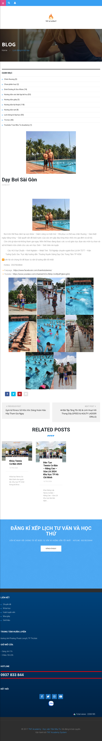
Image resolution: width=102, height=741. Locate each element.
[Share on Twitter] (13, 394)
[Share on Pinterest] (19, 394)
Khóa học (7, 608)
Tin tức (7, 120)
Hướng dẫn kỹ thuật (12, 105)
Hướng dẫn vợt (10, 110)
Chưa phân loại (10, 84)
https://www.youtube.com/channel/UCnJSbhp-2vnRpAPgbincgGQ (41, 274)
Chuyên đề (7, 604)
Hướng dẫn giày (10, 100)
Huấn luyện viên (9, 612)
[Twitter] (48, 696)
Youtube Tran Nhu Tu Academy (16, 125)
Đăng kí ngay (51, 548)
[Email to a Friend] (26, 394)
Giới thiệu (6, 620)
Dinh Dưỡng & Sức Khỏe (13, 89)
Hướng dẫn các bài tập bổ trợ (15, 94)
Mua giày (6, 616)
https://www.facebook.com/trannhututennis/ (32, 270)
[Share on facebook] (7, 394)
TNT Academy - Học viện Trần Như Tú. (44, 729)
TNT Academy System (57, 732)
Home (4, 50)
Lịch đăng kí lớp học (21, 50)
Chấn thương (9, 79)
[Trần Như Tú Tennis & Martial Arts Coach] (51, 17)
